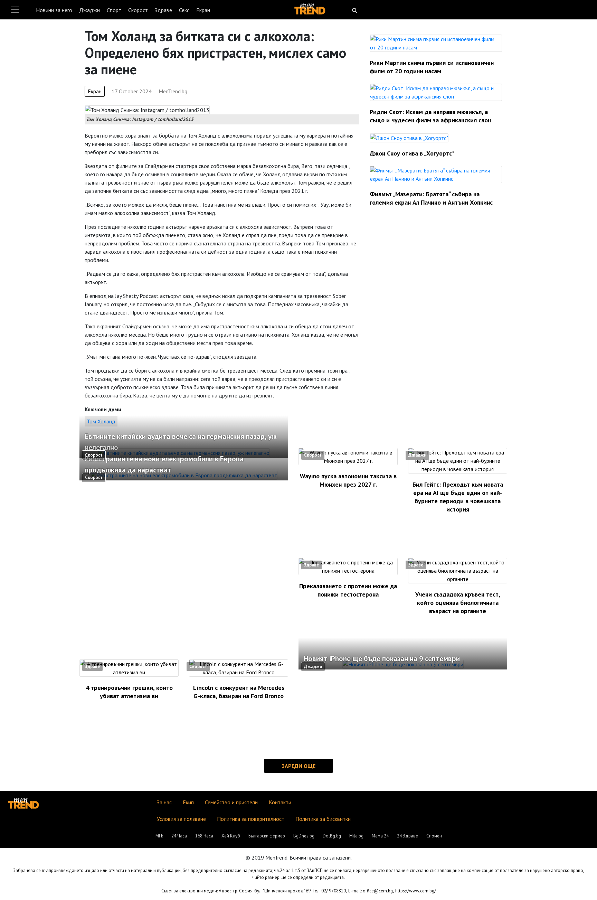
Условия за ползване (181, 818)
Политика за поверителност (250, 818)
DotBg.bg (332, 836)
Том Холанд (101, 421)
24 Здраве (407, 836)
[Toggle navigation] (15, 10)
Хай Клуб (230, 836)
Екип (188, 802)
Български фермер (266, 836)
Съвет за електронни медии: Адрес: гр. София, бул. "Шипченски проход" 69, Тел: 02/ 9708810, (254, 891)
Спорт (114, 10)
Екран (203, 10)
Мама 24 (380, 836)
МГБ (159, 836)
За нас (164, 802)
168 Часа (204, 836)
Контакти (280, 802)
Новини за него (54, 10)
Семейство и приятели (231, 802)
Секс (184, 10)
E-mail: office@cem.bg (370, 891)
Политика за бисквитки (323, 818)
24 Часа (179, 836)
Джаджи (89, 10)
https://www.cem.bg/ (415, 891)
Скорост (138, 10)
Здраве (163, 10)
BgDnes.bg (303, 836)
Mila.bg (356, 836)
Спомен (434, 836)
